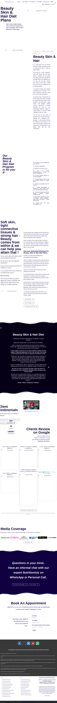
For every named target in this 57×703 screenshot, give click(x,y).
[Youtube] (33, 643)
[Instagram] (24, 643)
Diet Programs (25, 1)
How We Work (39, 1)
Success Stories (46, 1)
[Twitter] (28, 643)
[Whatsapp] (37, 643)
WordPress (33, 701)
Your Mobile (35, 620)
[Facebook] (19, 643)
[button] (29, 299)
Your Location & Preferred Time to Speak (41, 625)
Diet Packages (32, 1)
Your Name (34, 615)
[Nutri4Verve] (11, 3)
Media (52, 1)
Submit (34, 630)
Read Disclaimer (47, 695)
